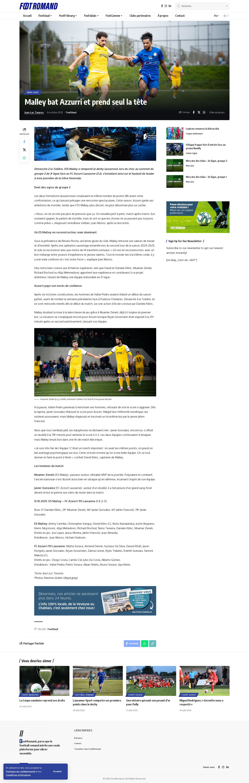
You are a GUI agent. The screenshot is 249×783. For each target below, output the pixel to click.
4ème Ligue (191, 153)
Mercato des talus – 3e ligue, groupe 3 (206, 160)
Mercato (190, 165)
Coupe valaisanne (194, 133)
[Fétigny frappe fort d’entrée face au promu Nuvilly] (174, 149)
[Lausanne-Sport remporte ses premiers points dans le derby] (98, 681)
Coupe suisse (135, 695)
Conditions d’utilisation (18, 775)
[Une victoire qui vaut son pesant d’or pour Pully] (151, 681)
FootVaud (71, 112)
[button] (57, 771)
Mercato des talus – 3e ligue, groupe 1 (206, 176)
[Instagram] (166, 6)
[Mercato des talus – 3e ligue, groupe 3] (174, 165)
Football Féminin (84, 695)
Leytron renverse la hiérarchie (202, 128)
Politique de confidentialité (20, 771)
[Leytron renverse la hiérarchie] (174, 133)
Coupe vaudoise (30, 695)
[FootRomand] (38, 6)
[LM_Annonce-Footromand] (95, 600)
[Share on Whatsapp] (204, 112)
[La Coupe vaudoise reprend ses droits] (44, 681)
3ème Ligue (33, 92)
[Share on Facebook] (193, 112)
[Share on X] (198, 112)
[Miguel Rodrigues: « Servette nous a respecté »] (205, 681)
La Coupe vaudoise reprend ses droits (42, 700)
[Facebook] (162, 6)
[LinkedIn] (170, 6)
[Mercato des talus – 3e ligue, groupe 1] (174, 181)
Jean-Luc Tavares (34, 112)
